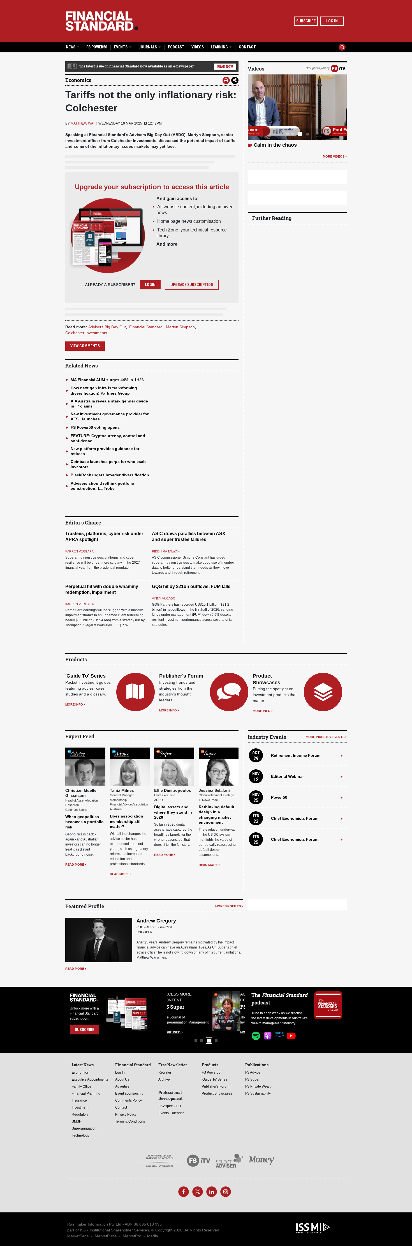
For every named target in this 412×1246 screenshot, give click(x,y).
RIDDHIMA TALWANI (166, 551)
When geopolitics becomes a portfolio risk (84, 821)
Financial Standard (146, 327)
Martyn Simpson (180, 327)
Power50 (279, 797)
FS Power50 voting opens (95, 427)
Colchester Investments (86, 333)
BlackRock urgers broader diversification (110, 475)
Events (121, 47)
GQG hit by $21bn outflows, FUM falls (191, 586)
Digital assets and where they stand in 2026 (173, 812)
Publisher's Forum (181, 676)
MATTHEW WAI (82, 123)
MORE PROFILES (228, 906)
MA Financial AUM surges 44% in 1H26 (107, 380)
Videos (197, 47)
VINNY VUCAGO (163, 598)
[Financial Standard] (102, 21)
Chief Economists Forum (294, 818)
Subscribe (306, 21)
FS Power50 (96, 47)
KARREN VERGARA (79, 551)
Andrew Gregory (156, 921)
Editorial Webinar (287, 776)
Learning (220, 47)
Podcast (176, 47)
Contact (247, 47)
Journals (148, 47)
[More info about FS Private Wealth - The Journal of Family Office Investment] (231, 1011)
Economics (78, 80)
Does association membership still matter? (126, 821)
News (71, 47)
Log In (332, 21)
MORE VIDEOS (333, 156)
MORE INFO (74, 704)
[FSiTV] (338, 68)
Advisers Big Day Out (107, 327)
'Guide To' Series (85, 676)
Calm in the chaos (275, 145)
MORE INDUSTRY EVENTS (325, 737)
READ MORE (74, 864)
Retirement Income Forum (295, 755)
